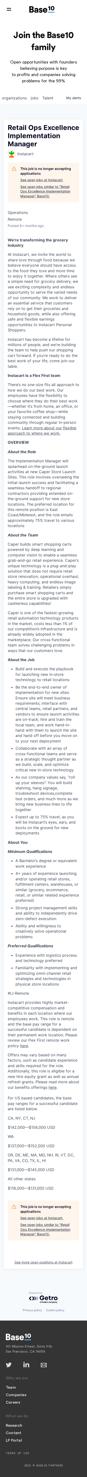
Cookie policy (55, 1310)
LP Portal (14, 1440)
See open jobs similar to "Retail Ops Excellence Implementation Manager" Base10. (45, 191)
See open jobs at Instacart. (41, 180)
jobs (34, 98)
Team (11, 1387)
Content (13, 1433)
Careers (13, 1402)
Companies (16, 1395)
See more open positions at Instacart (43, 1262)
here (24, 1045)
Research (14, 1425)
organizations (14, 98)
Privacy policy (32, 1310)
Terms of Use (17, 1453)
